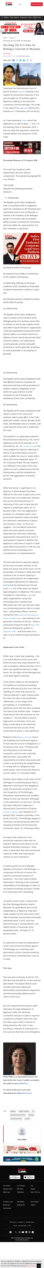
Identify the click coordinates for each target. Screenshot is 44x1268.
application (24, 108)
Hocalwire (26, 1240)
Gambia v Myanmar (24, 1111)
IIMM (6, 585)
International (7, 1208)
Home (5, 38)
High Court (6, 1192)
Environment (35, 1202)
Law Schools (21, 1186)
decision (22, 92)
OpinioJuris (26, 1093)
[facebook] (13, 60)
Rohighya (13, 1111)
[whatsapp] (20, 60)
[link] (28, 60)
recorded (29, 595)
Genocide (27, 1118)
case (10, 588)
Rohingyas (31, 1115)
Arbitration (20, 1192)
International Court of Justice (18, 1115)
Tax (32, 1186)
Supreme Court (26, 17)
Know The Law (35, 1192)
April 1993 (35, 625)
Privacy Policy (31, 1266)
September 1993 (9, 631)
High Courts (37, 17)
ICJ (33, 1111)
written (24, 120)
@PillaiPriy (22, 1083)
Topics (6, 17)
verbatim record (29, 446)
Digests (33, 1189)
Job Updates (20, 1202)
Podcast (33, 1205)
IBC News (20, 1189)
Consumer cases (8, 1202)
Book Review (21, 1205)
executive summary (10, 812)
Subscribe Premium (37, 4)
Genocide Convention (16, 1118)
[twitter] (17, 60)
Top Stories (14, 17)
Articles (12, 38)
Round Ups (6, 1205)
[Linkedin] (24, 60)
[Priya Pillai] (22, 1132)
